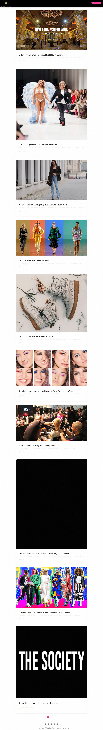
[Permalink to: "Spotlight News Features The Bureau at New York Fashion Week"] (51, 368)
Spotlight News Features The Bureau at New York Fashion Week (46, 390)
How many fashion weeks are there (34, 260)
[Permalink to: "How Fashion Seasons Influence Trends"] (51, 303)
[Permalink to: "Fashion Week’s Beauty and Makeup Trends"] (51, 423)
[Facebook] (45, 724)
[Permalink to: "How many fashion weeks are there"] (51, 238)
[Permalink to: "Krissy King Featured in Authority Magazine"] (51, 104)
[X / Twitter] (48, 724)
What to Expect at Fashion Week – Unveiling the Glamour (43, 553)
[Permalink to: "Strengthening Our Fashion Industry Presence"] (51, 662)
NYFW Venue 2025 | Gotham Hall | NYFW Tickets (41, 54)
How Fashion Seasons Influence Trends (36, 336)
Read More (22, 60)
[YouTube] (51, 724)
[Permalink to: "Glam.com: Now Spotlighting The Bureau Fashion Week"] (51, 180)
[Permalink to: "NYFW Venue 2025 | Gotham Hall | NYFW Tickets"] (51, 30)
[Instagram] (54, 724)
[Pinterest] (57, 724)
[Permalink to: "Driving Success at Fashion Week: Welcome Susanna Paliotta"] (51, 587)
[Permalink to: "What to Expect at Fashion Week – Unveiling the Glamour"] (51, 504)
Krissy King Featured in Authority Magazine (38, 144)
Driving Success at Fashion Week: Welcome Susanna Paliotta (45, 612)
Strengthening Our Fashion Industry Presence (38, 702)
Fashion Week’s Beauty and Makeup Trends (38, 445)
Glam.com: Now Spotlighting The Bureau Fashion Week (43, 204)
